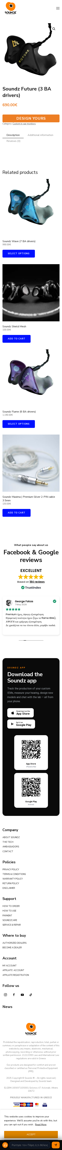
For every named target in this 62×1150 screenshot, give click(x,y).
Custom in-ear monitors (24, 123)
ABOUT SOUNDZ (11, 837)
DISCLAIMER (8, 888)
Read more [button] (35, 629)
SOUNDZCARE (9, 920)
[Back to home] (10, 8)
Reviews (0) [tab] (13, 141)
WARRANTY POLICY (12, 878)
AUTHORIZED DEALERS (14, 943)
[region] (31, 1130)
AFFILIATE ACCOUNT (13, 970)
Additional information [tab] (40, 135)
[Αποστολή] (56, 1145)
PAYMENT (7, 915)
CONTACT (7, 851)
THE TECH (7, 842)
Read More (40, 1124)
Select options (19, 253)
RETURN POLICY (10, 883)
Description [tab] (13, 135)
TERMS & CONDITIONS (14, 874)
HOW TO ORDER (11, 906)
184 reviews (37, 582)
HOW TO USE (9, 910)
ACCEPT (31, 1134)
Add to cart (16, 338)
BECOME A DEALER (12, 947)
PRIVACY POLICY (10, 869)
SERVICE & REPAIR (11, 924)
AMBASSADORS (10, 846)
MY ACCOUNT (9, 965)
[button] (58, 8)
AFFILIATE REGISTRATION (15, 975)
